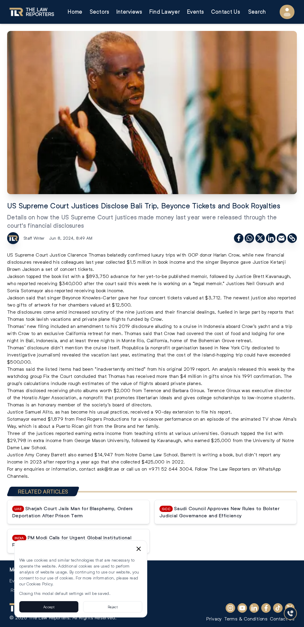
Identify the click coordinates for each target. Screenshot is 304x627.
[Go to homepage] (32, 12)
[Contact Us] (290, 613)
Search (257, 12)
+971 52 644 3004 (170, 469)
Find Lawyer (164, 12)
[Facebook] (266, 608)
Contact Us (225, 12)
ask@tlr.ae (108, 469)
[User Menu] (287, 12)
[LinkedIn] (254, 608)
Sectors (99, 12)
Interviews (129, 12)
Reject (113, 607)
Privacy (213, 618)
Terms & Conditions (245, 618)
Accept (48, 607)
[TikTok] (278, 608)
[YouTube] (242, 608)
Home (75, 12)
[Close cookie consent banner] (138, 548)
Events (195, 12)
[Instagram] (230, 608)
